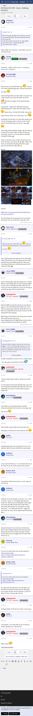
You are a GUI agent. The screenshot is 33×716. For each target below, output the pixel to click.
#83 (31, 81)
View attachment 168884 (9, 44)
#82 (31, 63)
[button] (16, 696)
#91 (31, 442)
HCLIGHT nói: (6, 32)
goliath (4, 13)
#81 (31, 27)
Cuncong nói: (6, 573)
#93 (31, 477)
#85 (31, 278)
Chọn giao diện (6, 693)
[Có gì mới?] (27, 2)
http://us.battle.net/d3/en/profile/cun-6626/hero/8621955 (13, 556)
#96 (31, 547)
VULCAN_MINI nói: (7, 238)
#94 (31, 495)
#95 (31, 524)
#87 (31, 336)
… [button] (17, 16)
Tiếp (24, 16)
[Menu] (2, 2)
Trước (9, 16)
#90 (31, 423)
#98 (31, 605)
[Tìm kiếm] (31, 2)
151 (20, 16)
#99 (31, 621)
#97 (31, 568)
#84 (31, 234)
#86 (31, 301)
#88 (31, 375)
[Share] (28, 27)
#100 (30, 638)
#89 (31, 402)
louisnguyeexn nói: (7, 341)
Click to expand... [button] (17, 253)
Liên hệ (3, 699)
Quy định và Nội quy (6, 703)
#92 (31, 460)
